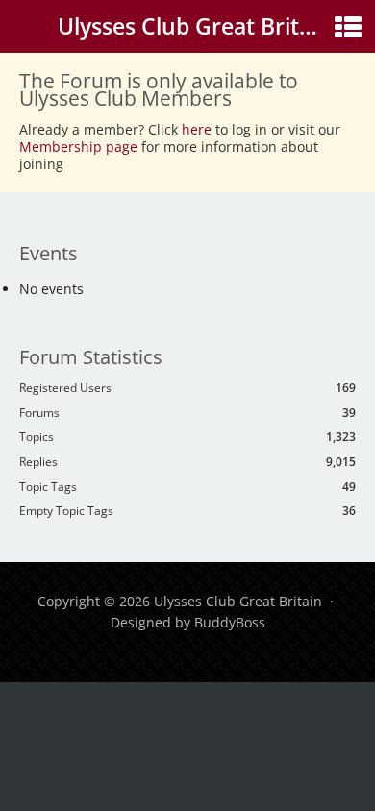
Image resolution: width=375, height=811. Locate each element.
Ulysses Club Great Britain (195, 26)
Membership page (80, 146)
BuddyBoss (229, 622)
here (197, 129)
